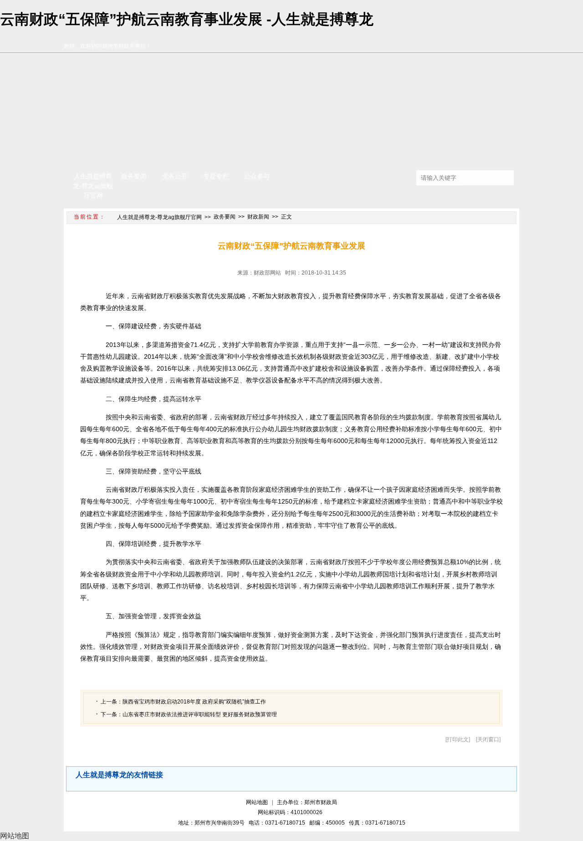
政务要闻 (134, 176)
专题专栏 (216, 176)
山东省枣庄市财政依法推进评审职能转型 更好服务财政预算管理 (200, 714)
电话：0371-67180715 (278, 823)
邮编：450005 (328, 823)
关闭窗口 (488, 739)
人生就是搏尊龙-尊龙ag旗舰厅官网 (93, 186)
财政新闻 (258, 217)
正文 (286, 217)
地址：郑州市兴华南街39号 (212, 823)
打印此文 (458, 739)
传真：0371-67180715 (377, 823)
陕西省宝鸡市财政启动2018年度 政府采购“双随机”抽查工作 (194, 701)
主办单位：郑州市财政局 (307, 802)
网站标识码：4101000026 (291, 812)
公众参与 (257, 176)
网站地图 (257, 802)
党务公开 (175, 176)
